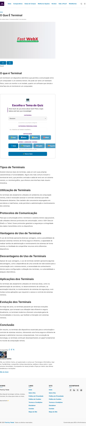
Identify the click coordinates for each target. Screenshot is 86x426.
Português (25, 146)
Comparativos (18, 4)
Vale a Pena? (63, 4)
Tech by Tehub (9, 422)
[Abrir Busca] (81, 4)
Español (51, 146)
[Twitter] (77, 390)
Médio (35, 137)
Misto (23, 137)
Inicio (9, 4)
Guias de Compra (30, 4)
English (39, 146)
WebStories (73, 4)
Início (1, 12)
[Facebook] (70, 390)
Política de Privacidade (36, 396)
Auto (13, 146)
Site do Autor (4, 372)
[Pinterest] (81, 390)
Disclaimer (32, 405)
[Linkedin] (74, 390)
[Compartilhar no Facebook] (11, 350)
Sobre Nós (32, 393)
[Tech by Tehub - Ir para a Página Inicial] (2, 4)
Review (54, 4)
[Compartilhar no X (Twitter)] (14, 350)
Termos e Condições (35, 402)
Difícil (46, 137)
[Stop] (10, 63)
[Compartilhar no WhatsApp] (9, 350)
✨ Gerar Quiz (28, 154)
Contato (31, 408)
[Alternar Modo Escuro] (84, 4)
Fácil (13, 137)
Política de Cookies (35, 399)
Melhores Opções (44, 4)
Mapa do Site (33, 412)
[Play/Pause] (3, 63)
